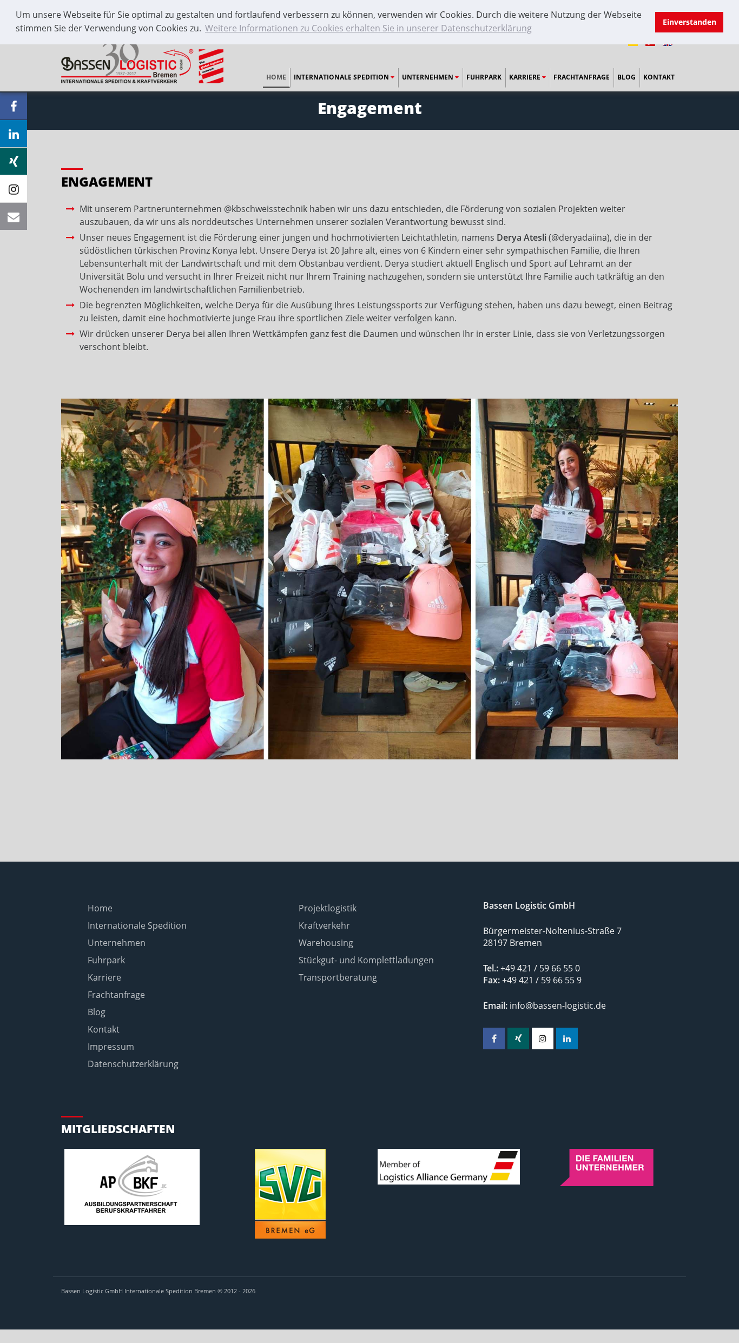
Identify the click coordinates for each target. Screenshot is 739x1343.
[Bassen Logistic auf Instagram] (542, 1038)
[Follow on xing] (13, 161)
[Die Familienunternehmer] (607, 1167)
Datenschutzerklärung (133, 1064)
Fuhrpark (484, 77)
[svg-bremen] (291, 1194)
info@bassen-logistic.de (558, 1005)
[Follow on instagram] (13, 188)
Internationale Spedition (342, 77)
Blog (626, 77)
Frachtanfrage (581, 77)
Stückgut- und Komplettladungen (366, 960)
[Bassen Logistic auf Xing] (518, 1038)
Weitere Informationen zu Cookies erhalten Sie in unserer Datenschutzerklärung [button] (368, 28)
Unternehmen (428, 77)
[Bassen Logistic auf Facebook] (494, 1038)
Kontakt (659, 77)
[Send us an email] (13, 216)
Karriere (525, 77)
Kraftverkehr (324, 925)
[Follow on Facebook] (13, 106)
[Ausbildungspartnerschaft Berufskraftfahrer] (132, 1187)
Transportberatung (338, 977)
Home (276, 77)
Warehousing (326, 943)
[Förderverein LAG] (449, 1167)
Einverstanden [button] (689, 22)
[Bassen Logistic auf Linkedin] (567, 1038)
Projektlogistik (328, 908)
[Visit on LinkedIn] (13, 133)
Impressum (111, 1047)
